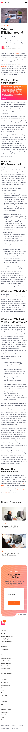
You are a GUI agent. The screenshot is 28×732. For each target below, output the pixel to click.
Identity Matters (5, 712)
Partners (3, 692)
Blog (2, 704)
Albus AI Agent (4, 633)
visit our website (21, 490)
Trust (2, 719)
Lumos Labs (4, 695)
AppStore (3, 644)
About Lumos (4, 682)
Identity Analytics (5, 638)
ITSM (17, 53)
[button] (25, 2)
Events (2, 690)
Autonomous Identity (6, 709)
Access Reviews (5, 649)
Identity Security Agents (7, 636)
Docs (2, 717)
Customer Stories (5, 685)
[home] (5, 2)
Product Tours (4, 714)
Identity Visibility (5, 660)
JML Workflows (4, 671)
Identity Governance (6, 658)
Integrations (4, 646)
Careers (3, 687)
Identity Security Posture (7, 663)
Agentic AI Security (5, 668)
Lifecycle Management (7, 641)
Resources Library (5, 707)
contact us (6, 492)
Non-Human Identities (6, 673)
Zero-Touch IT (4, 666)
